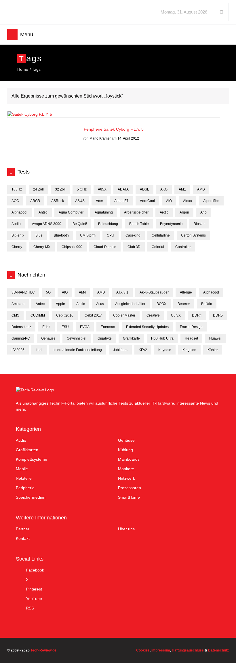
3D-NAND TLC (23, 292)
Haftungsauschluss (188, 650)
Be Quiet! (80, 224)
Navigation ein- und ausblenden (12, 34)
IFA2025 (18, 350)
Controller (183, 247)
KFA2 (143, 350)
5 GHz (82, 189)
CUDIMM (38, 315)
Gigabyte (105, 338)
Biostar (199, 224)
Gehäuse (48, 338)
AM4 (82, 292)
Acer (99, 201)
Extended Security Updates (147, 327)
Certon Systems (193, 235)
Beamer (184, 304)
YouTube (34, 598)
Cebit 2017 (93, 315)
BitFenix (18, 235)
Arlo (203, 212)
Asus (100, 304)
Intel (39, 350)
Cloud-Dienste (105, 247)
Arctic (164, 212)
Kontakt (23, 538)
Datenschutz (21, 327)
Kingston (189, 350)
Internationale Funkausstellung (78, 350)
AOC (15, 201)
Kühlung (125, 449)
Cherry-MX (41, 247)
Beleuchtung (108, 224)
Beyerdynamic (171, 224)
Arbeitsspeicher (136, 212)
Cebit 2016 (64, 315)
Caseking (132, 235)
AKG (164, 189)
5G (48, 292)
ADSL (144, 189)
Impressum (160, 650)
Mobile (22, 468)
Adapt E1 (121, 201)
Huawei (215, 338)
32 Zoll (60, 189)
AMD (201, 189)
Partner (22, 529)
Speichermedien (30, 497)
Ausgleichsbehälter (130, 304)
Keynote (164, 350)
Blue (39, 235)
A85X (102, 189)
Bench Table (139, 224)
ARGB (35, 201)
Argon (184, 212)
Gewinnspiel (76, 338)
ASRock (57, 201)
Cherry (17, 247)
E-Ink (46, 327)
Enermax (108, 327)
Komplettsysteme (31, 459)
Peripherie (94, 129)
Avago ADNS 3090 (46, 224)
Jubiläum (120, 350)
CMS (15, 315)
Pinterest (34, 589)
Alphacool (19, 212)
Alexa (187, 201)
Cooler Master (124, 315)
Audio (16, 224)
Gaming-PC (21, 338)
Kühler (213, 350)
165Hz (17, 189)
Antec (43, 212)
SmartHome (129, 497)
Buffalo (206, 304)
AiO (169, 201)
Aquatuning (104, 212)
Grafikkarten (27, 449)
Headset (191, 338)
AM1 (182, 189)
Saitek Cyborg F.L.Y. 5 (124, 129)
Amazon (18, 304)
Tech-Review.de (52, 12)
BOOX (161, 304)
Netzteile (24, 478)
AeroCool (147, 201)
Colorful (158, 247)
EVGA (85, 327)
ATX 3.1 (122, 292)
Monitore (126, 468)
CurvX (176, 315)
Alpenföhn (211, 201)
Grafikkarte (131, 338)
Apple (60, 304)
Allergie (186, 292)
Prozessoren (129, 487)
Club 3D (133, 247)
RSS (30, 608)
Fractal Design (191, 327)
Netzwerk (126, 478)
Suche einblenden (221, 12)
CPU (110, 235)
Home (22, 69)
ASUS (80, 201)
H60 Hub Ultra (162, 338)
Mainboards (129, 459)
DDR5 (218, 315)
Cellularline (161, 235)
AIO (65, 292)
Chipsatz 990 (72, 247)
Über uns (126, 529)
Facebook (35, 570)
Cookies (143, 650)
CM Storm (88, 235)
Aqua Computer (71, 212)
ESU (65, 327)
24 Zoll (38, 189)
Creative (153, 315)
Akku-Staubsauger (154, 292)
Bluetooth (61, 235)
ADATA (123, 189)
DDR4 (197, 315)
